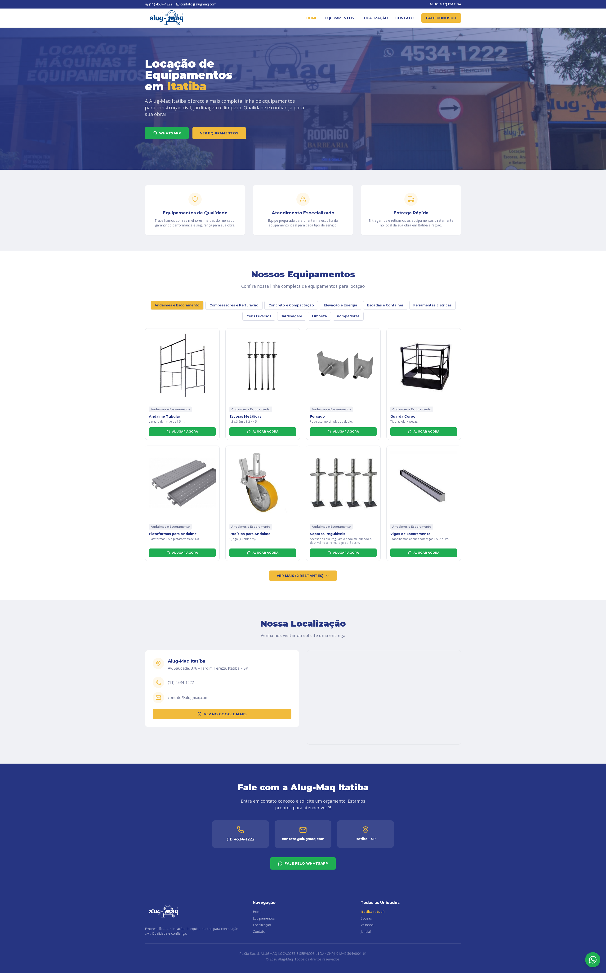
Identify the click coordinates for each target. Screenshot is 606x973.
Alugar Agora (185, 431)
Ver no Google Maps (225, 714)
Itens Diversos (258, 316)
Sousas (366, 918)
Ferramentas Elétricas (432, 305)
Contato (404, 18)
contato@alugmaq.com (198, 4)
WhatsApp (170, 133)
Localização (374, 18)
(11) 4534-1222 (160, 4)
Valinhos (367, 925)
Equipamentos (339, 18)
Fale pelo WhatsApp (306, 863)
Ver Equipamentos (219, 133)
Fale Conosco (441, 18)
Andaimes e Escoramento (177, 305)
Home (311, 18)
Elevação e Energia (340, 305)
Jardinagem (291, 316)
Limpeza (319, 316)
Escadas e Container (385, 305)
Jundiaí (366, 931)
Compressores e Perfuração (233, 305)
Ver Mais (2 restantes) (300, 576)
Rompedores (348, 316)
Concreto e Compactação (291, 305)
